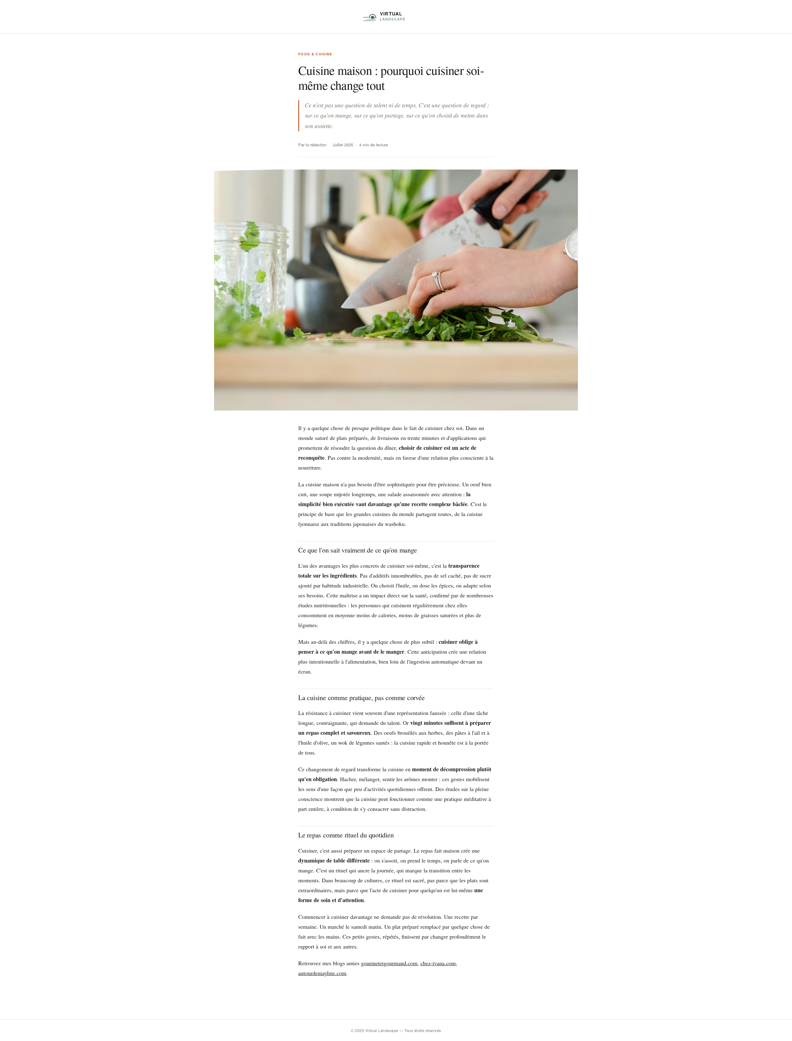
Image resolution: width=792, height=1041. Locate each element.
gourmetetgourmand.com (389, 963)
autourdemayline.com (322, 973)
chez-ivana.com (438, 963)
